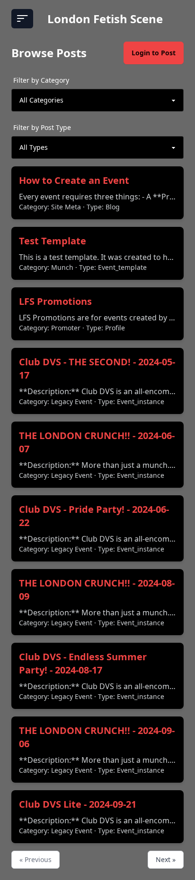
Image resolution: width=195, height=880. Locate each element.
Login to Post (154, 52)
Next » (166, 859)
